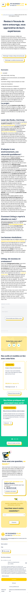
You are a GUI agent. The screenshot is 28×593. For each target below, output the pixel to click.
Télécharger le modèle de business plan (14, 60)
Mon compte (6, 551)
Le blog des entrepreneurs (9, 14)
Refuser (14, 583)
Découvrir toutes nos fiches (14, 443)
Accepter (14, 579)
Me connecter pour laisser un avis (14, 318)
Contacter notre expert (10, 491)
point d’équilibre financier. (16, 224)
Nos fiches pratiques (6, 557)
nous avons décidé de (14, 124)
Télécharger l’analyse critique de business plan (14, 55)
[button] (26, 563)
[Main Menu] (3, 4)
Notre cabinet (4, 544)
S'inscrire (14, 522)
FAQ (2, 547)
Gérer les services (5, 575)
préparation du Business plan (8, 131)
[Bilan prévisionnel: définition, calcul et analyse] (14, 420)
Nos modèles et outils (6, 560)
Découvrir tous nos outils (14, 393)
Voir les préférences (14, 586)
